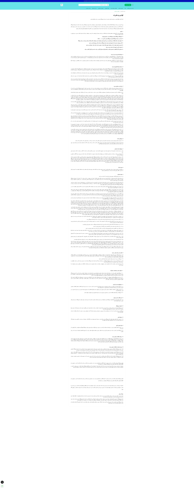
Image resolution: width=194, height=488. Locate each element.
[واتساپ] (2, 485)
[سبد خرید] (132, 5)
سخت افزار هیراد (122, 11)
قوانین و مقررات (116, 11)
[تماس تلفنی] (2, 482)
